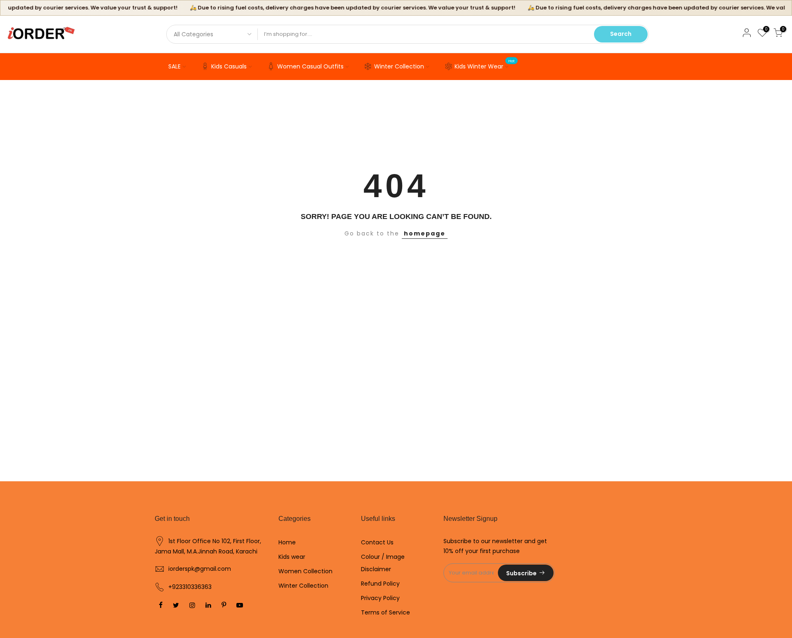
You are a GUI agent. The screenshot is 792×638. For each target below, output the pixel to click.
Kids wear (291, 557)
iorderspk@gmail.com (199, 569)
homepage (425, 233)
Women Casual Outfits (310, 66)
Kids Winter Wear (485, 65)
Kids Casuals (229, 66)
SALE (174, 66)
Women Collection (305, 571)
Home (287, 542)
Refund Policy (380, 583)
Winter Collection (399, 66)
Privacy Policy (380, 598)
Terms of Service (385, 612)
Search (621, 34)
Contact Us (377, 542)
